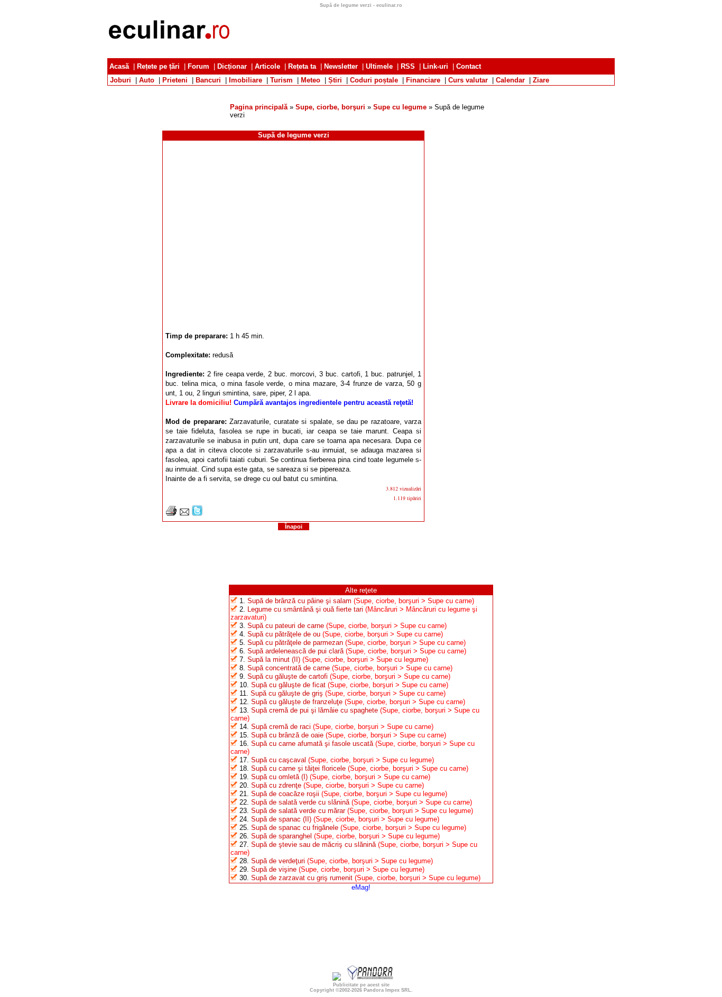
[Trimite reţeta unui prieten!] (184, 514)
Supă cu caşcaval (278, 760)
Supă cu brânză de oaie (287, 735)
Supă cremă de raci (281, 727)
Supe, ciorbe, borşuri (330, 107)
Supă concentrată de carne (288, 668)
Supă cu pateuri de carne (285, 626)
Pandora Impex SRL (387, 990)
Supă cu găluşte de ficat (288, 685)
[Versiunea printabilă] (171, 514)
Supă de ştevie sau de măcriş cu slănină (313, 844)
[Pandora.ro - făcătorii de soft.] (370, 978)
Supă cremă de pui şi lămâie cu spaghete (314, 710)
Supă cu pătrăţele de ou (283, 634)
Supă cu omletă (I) (279, 777)
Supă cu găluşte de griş (287, 693)
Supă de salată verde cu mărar (298, 811)
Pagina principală (259, 107)
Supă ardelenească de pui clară (295, 651)
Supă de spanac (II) (281, 819)
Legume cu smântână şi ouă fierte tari (305, 609)
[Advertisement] (361, 90)
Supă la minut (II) (273, 659)
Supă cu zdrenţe (276, 785)
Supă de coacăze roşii (285, 794)
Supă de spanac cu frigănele (294, 828)
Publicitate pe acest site (361, 984)
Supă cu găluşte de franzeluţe (297, 702)
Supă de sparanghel (281, 836)
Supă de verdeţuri (278, 861)
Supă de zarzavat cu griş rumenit (302, 878)
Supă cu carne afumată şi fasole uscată (312, 743)
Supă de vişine (274, 869)
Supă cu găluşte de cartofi (287, 676)
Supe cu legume (400, 107)
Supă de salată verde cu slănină (300, 802)
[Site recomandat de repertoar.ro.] (336, 978)
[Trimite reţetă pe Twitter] (197, 514)
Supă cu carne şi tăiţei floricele (298, 768)
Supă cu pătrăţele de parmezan (295, 643)
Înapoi (294, 526)
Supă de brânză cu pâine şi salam (299, 601)
